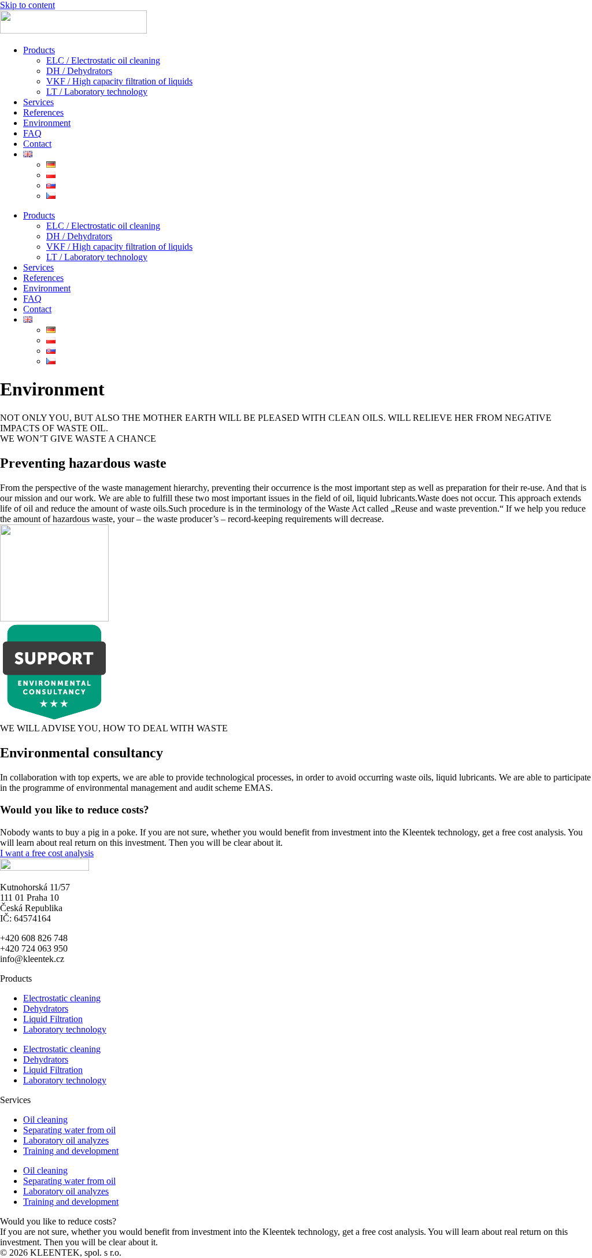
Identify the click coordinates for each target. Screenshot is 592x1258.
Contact (37, 144)
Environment (47, 123)
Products (39, 50)
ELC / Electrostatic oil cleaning (103, 60)
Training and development (71, 1151)
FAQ (32, 133)
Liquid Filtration (53, 1019)
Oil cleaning (45, 1119)
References (43, 112)
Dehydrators (45, 1008)
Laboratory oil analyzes (66, 1140)
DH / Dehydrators (79, 71)
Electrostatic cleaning (62, 998)
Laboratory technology (64, 1029)
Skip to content (27, 5)
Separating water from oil (69, 1130)
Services (38, 102)
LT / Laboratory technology (96, 92)
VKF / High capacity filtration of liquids (119, 81)
